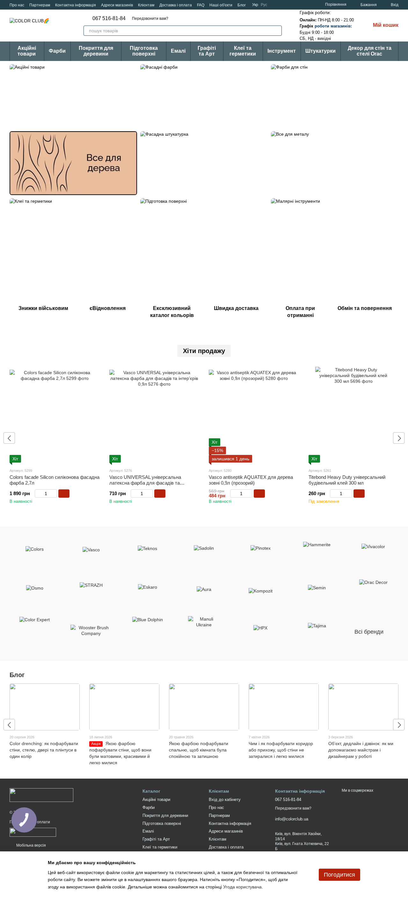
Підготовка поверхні (144, 51)
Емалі (178, 51)
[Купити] (63, 493)
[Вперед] (398, 438)
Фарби (57, 51)
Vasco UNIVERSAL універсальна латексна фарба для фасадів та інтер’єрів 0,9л (145, 482)
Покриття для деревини (96, 51)
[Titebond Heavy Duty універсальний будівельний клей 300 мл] (354, 415)
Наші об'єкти (220, 5)
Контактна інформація (75, 5)
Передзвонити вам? (150, 18)
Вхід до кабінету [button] (225, 799)
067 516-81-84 (109, 18)
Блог (241, 5)
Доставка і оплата (175, 5)
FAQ (200, 5)
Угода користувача (242, 886)
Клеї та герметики (242, 51)
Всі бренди (368, 632)
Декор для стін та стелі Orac (369, 51)
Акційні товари (27, 51)
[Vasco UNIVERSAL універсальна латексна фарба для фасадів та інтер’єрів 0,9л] (154, 415)
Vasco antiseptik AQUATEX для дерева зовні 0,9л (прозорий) (251, 480)
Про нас (17, 5)
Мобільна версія (30, 845)
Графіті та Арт (207, 51)
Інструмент (281, 51)
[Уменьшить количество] (37, 493)
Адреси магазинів (117, 5)
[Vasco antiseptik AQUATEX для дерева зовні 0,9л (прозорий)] (254, 415)
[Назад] (9, 438)
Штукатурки (320, 51)
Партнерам (39, 5)
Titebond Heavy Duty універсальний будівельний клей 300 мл (347, 480)
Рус (264, 5)
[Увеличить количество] (54, 493)
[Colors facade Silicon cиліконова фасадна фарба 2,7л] (55, 415)
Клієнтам (146, 5)
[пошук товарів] (277, 31)
